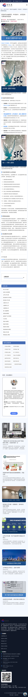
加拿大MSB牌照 (6, 292)
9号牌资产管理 (7, 349)
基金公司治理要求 (16, 355)
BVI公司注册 (5, 289)
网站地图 (11, 694)
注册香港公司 (4, 636)
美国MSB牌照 (6, 313)
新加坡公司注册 (6, 300)
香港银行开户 (4, 641)
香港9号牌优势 (7, 361)
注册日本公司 (6, 302)
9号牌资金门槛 (16, 349)
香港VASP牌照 (4, 646)
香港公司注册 (6, 105)
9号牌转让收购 (7, 352)
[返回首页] (14, 620)
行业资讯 (5, 318)
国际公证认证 (4, 648)
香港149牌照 (6, 321)
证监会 (9, 45)
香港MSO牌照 (6, 326)
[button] (23, 277)
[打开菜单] (27, 5)
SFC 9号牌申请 (8, 355)
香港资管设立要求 (8, 367)
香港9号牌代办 (16, 358)
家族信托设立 (4, 643)
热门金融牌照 (6, 310)
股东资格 (5, 126)
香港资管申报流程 (17, 364)
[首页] (7, 5)
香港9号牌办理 (16, 361)
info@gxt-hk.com (18, 1)
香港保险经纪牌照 (7, 329)
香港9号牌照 (6, 9)
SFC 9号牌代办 (16, 352)
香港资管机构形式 (8, 364)
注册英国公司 (6, 308)
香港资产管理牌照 (5, 43)
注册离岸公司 (6, 305)
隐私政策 (16, 694)
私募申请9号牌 (7, 358)
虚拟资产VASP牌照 (7, 316)
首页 (2, 9)
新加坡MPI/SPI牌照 (7, 297)
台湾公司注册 (6, 294)
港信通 (2, 259)
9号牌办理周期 (7, 346)
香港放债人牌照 (6, 334)
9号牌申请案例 (16, 346)
